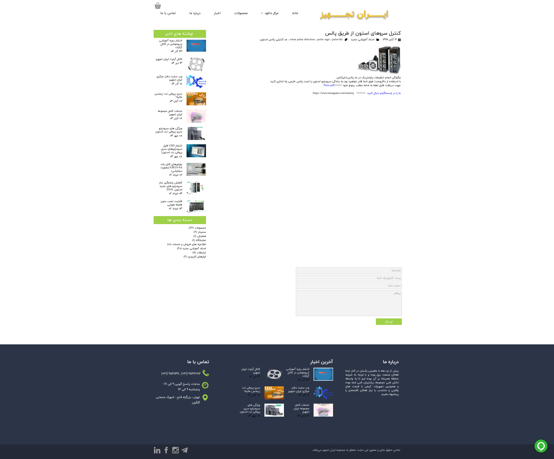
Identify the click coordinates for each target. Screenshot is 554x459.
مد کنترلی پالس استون (273, 40)
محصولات (241, 13)
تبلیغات (199, 253)
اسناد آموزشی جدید (362, 40)
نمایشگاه (199, 240)
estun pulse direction (302, 40)
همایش (199, 236)
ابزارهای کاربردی (195, 257)
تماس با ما (168, 13)
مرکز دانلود (272, 13)
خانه (295, 13)
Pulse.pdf (329, 85)
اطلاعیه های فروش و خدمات (186, 244)
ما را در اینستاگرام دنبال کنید (384, 93)
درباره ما (194, 13)
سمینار (200, 232)
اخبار (217, 13)
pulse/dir (337, 40)
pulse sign (323, 40)
